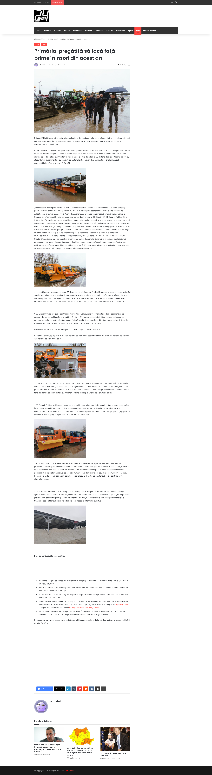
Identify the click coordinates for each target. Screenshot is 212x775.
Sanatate (99, 30)
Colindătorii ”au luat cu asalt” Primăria (113, 754)
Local (38, 30)
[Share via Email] (97, 688)
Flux (138, 30)
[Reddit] (85, 688)
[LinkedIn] (68, 688)
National (47, 30)
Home (38, 39)
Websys (71, 771)
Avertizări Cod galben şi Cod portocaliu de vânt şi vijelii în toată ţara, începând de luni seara (80, 751)
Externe (57, 30)
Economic (77, 30)
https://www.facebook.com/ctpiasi (84, 607)
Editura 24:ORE (149, 30)
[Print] (103, 688)
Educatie (88, 30)
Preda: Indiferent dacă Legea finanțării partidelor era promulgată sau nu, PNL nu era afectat (47, 748)
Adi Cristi (42, 65)
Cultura (109, 30)
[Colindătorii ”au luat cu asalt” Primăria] (115, 739)
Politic (67, 30)
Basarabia (120, 30)
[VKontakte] (91, 688)
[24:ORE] (41, 16)
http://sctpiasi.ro (122, 604)
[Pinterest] (79, 688)
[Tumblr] (74, 688)
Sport (130, 30)
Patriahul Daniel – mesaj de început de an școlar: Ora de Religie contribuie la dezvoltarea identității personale (107, 2)
